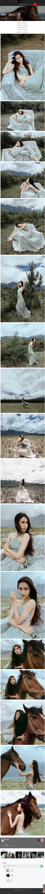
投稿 (35, 4)
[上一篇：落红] (4, 448)
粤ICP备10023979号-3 (27, 889)
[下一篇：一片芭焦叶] (41, 448)
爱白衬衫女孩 (12, 869)
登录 (43, 4)
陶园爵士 (12, 874)
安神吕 (7, 839)
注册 (39, 4)
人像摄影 (6, 844)
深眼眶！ (12, 879)
